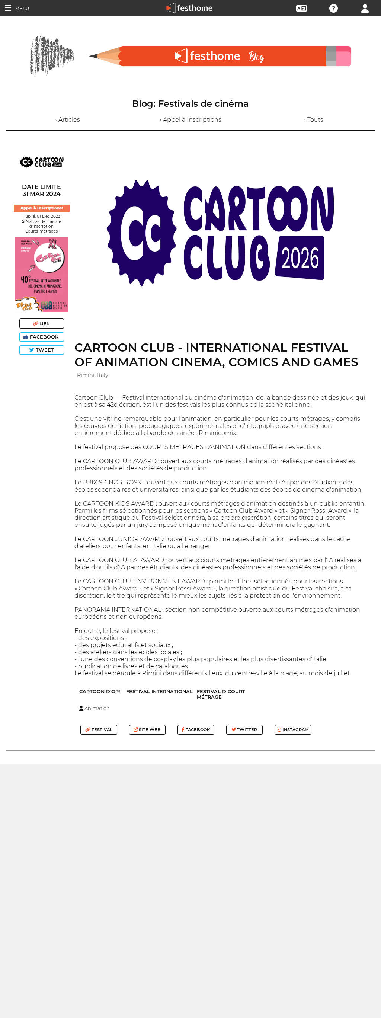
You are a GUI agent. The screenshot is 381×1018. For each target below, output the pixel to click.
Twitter (246, 729)
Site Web (149, 729)
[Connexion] (365, 7)
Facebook (44, 337)
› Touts (313, 119)
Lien (44, 323)
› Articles (67, 119)
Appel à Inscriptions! (41, 208)
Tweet (44, 350)
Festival (101, 729)
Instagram (295, 729)
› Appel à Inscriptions (190, 119)
